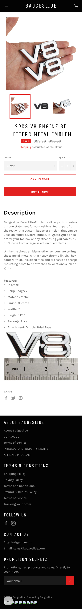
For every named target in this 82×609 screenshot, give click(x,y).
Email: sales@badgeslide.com (24, 548)
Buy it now (40, 191)
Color (7, 157)
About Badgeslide (16, 430)
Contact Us (11, 436)
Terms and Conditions (19, 486)
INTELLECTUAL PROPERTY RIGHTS (26, 448)
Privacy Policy (13, 480)
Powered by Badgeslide (40, 597)
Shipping (25, 147)
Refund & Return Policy (20, 492)
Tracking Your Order (17, 504)
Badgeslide (41, 5)
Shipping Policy (14, 473)
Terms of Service (15, 442)
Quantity (64, 157)
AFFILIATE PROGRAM (17, 455)
